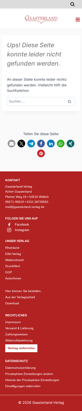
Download (12, 303)
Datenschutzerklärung (20, 367)
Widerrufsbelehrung (19, 340)
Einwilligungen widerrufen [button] (22, 386)
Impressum (13, 322)
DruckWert (12, 266)
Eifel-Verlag (13, 254)
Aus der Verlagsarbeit (20, 297)
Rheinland (12, 247)
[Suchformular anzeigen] (72, 4)
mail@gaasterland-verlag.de (24, 207)
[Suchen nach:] (41, 101)
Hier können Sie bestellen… (24, 291)
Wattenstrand (14, 260)
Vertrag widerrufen (21, 348)
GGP (8, 272)
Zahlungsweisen (16, 334)
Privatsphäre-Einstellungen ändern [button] (29, 374)
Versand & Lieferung (19, 328)
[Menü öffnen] (77, 19)
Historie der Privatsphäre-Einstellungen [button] (32, 380)
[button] (11, 143)
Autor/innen (13, 278)
